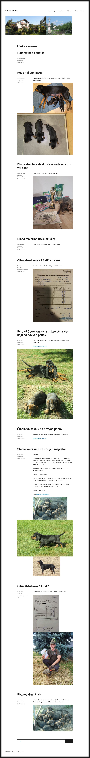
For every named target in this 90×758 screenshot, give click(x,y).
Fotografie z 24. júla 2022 (40, 346)
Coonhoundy (51, 11)
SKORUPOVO (11, 10)
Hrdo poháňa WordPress (17, 751)
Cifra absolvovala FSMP (33, 586)
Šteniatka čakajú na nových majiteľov (41, 449)
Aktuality (82, 11)
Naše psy (69, 11)
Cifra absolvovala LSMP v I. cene (38, 260)
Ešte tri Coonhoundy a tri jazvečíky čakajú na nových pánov (42, 333)
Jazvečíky (60, 11)
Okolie (76, 11)
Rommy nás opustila (31, 53)
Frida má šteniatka (29, 73)
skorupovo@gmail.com (42, 494)
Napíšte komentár (21, 62)
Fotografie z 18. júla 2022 (40, 438)
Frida (18, 80)
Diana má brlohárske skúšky (36, 239)
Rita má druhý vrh (29, 694)
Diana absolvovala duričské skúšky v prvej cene (44, 166)
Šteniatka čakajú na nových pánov (39, 429)
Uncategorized (20, 60)
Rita (18, 702)
